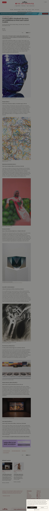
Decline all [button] (42, 507)
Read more (33, 505)
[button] (37, 509)
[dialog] (37, 505)
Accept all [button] (32, 507)
